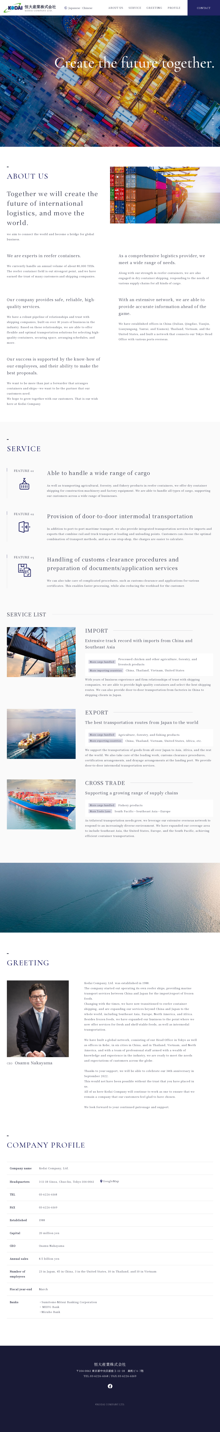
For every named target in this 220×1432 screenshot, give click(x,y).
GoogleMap (111, 1181)
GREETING (154, 7)
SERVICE (135, 7)
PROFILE (174, 7)
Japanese (74, 8)
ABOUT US (115, 7)
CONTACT (204, 8)
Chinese (87, 8)
